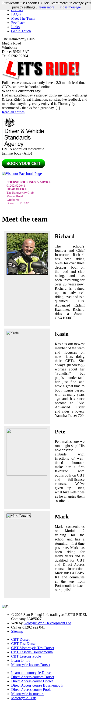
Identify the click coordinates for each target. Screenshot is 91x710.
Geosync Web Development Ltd (47, 623)
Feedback (18, 23)
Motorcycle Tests (23, 698)
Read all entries (13, 112)
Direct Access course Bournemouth (37, 685)
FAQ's (16, 14)
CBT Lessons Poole (26, 656)
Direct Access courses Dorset (32, 677)
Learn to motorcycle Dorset (31, 673)
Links (15, 27)
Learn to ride (20, 660)
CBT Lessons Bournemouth (32, 652)
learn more (46, 7)
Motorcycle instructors (27, 694)
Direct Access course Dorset (32, 681)
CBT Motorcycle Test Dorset (32, 648)
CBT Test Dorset (23, 644)
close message (70, 7)
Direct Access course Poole (31, 690)
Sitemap (17, 631)
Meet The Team (23, 18)
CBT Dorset (20, 639)
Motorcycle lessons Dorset (30, 665)
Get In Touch (21, 31)
